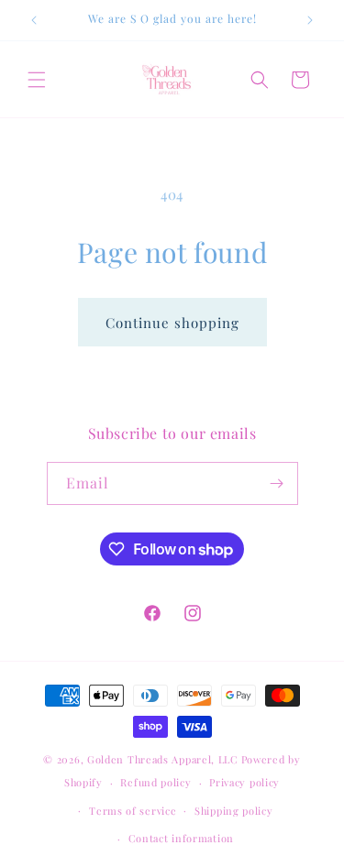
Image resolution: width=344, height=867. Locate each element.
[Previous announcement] (34, 20)
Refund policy (155, 782)
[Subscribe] (277, 483)
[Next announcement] (310, 20)
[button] (37, 80)
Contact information (181, 838)
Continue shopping (172, 322)
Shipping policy (233, 811)
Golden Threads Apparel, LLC (163, 759)
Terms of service (132, 811)
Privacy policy (244, 782)
